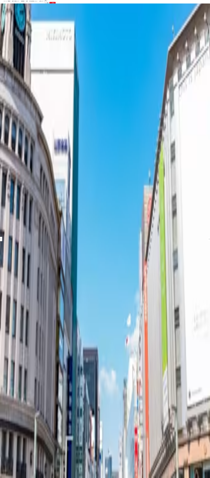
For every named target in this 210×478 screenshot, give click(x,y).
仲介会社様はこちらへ (33, 1)
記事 (27, 1)
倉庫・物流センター (15, 1)
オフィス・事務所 (7, 1)
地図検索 (22, 1)
